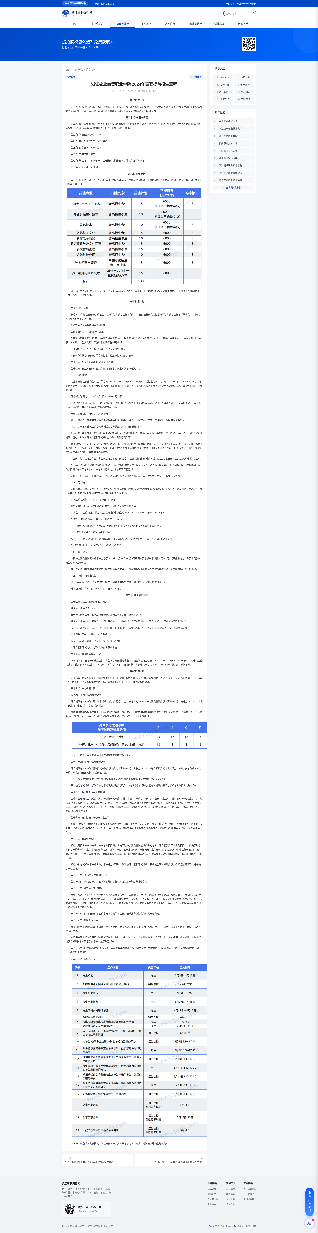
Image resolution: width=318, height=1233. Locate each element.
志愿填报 (230, 1188)
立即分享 (197, 77)
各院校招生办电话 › (221, 1226)
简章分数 (121, 23)
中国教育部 (248, 1199)
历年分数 (212, 1188)
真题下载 (230, 1199)
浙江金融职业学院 (228, 136)
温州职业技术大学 (228, 158)
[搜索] (253, 13)
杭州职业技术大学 (228, 143)
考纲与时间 (213, 1199)
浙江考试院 (248, 1194)
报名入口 (212, 1194)
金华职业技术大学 (228, 121)
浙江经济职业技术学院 (230, 172)
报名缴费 (146, 23)
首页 (73, 23)
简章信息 (90, 69)
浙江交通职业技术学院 (230, 180)
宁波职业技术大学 (228, 150)
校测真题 (219, 23)
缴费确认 (194, 23)
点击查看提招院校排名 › (233, 187)
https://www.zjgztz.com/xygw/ (126, 381)
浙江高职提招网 (69, 1226)
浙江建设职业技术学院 (230, 165)
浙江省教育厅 (249, 1188)
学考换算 (230, 1194)
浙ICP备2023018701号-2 (90, 1226)
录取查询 (230, 1204)
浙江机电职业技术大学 (230, 128)
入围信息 (170, 23)
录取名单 (243, 23)
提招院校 (97, 23)
